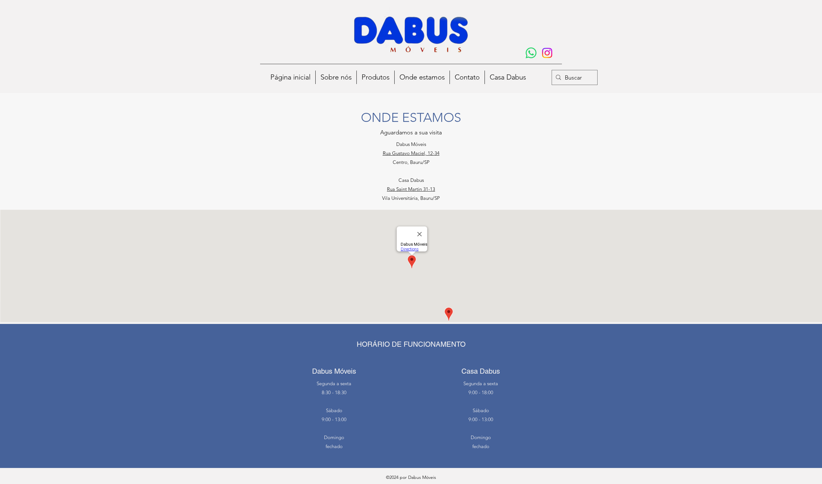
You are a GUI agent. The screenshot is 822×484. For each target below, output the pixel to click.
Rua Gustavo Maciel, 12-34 (411, 153)
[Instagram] (547, 53)
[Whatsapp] (531, 53)
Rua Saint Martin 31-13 (411, 189)
